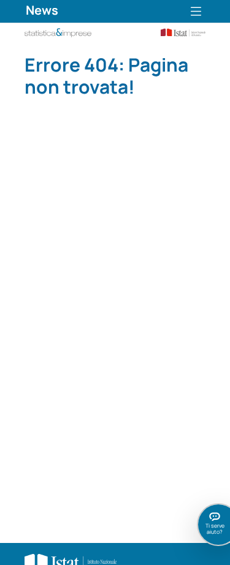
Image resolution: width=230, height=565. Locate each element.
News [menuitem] (42, 10)
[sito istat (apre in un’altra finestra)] (178, 31)
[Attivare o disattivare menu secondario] (196, 11)
